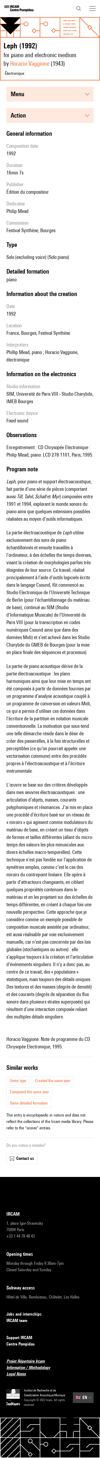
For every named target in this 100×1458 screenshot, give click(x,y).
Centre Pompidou (20, 1344)
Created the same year (52, 1080)
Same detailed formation (29, 1103)
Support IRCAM (19, 1337)
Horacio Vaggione (30, 63)
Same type (18, 1080)
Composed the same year (29, 1091)
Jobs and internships (24, 1314)
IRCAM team (16, 1320)
